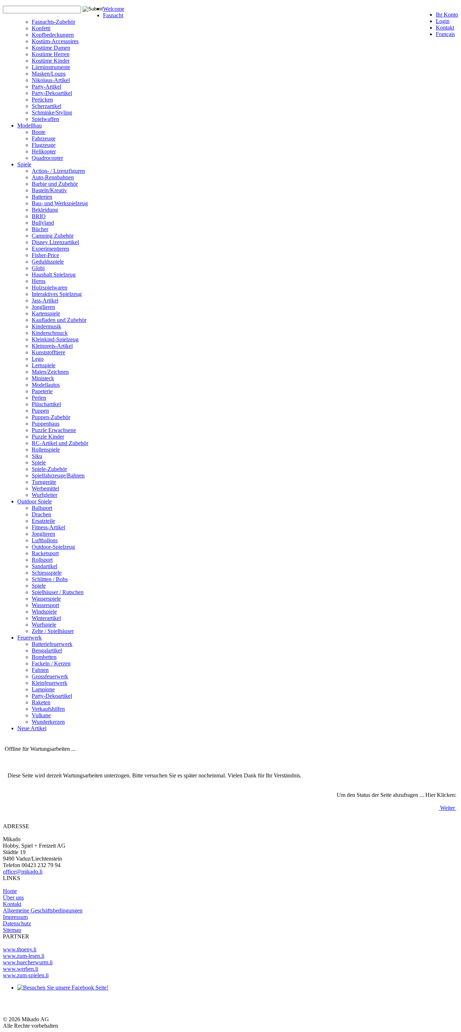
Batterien (42, 197)
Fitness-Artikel (48, 527)
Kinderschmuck (50, 333)
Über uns (13, 897)
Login (442, 21)
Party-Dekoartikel (52, 93)
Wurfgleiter (44, 495)
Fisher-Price (45, 255)
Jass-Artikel (45, 300)
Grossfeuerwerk (50, 676)
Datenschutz (17, 923)
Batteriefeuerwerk (52, 644)
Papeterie (42, 391)
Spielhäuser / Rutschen (58, 592)
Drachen (41, 514)
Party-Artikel (46, 87)
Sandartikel (44, 566)
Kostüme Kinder (51, 61)
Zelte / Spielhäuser (53, 631)
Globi (38, 268)
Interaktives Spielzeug (57, 294)
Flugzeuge (43, 145)
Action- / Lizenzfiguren (58, 171)
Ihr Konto (447, 15)
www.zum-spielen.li (26, 975)
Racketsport (45, 553)
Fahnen (40, 670)
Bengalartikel (47, 650)
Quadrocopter (47, 158)
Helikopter (44, 151)
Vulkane (41, 715)
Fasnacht (113, 15)
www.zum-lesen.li (23, 956)
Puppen (40, 411)
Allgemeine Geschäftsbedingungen (42, 910)
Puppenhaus (45, 424)
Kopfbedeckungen (53, 35)
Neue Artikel (31, 728)
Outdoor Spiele (34, 501)
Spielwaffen (45, 119)
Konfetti (41, 28)
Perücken (42, 100)
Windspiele (44, 612)
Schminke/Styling (52, 112)
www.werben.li (20, 969)
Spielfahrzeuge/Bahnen (58, 475)
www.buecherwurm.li (28, 962)
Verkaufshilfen (48, 709)
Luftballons (45, 540)
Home (10, 891)
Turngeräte (44, 482)
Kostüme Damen (51, 48)
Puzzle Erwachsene (54, 430)
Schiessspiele (47, 573)
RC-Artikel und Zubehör (60, 443)
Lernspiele (43, 365)
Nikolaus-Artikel (51, 80)
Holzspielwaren (49, 287)
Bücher (40, 229)
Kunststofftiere (48, 352)
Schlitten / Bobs (50, 579)
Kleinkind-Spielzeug (55, 339)
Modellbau (29, 125)
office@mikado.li (22, 872)
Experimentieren (50, 249)
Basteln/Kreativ (49, 190)
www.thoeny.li (19, 949)
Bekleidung (45, 210)
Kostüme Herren (51, 54)
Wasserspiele (46, 599)
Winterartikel (46, 618)
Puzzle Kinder (48, 437)
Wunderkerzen (48, 722)
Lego (38, 359)
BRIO (39, 216)
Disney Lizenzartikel (55, 242)
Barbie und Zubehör (55, 184)
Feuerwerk (29, 637)
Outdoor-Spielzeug (53, 547)
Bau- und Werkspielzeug (60, 203)
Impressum (15, 917)
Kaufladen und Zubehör (59, 320)
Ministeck (43, 378)
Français (445, 34)
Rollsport (42, 560)
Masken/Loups (49, 74)
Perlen (39, 398)
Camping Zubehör (52, 236)
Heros (38, 281)
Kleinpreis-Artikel (52, 346)
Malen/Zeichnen (50, 372)
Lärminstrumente (51, 67)
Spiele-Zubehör (49, 469)
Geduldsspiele (48, 262)
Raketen (41, 702)
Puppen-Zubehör (51, 417)
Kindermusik (46, 326)
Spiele (24, 164)
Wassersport (45, 605)
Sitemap (12, 930)
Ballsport (42, 508)
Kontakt (445, 27)
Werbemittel (45, 488)
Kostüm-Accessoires (55, 41)
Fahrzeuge (43, 138)
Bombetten (44, 657)
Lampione (43, 689)
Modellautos (46, 385)
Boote (38, 132)
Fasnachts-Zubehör (53, 22)
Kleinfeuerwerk (49, 683)
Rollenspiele (46, 450)
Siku (37, 456)
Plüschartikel (46, 404)
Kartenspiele (46, 313)
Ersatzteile (43, 521)
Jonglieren (43, 307)
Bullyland (43, 223)
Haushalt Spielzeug (54, 275)
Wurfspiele (44, 625)
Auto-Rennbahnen (53, 177)
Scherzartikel (46, 106)
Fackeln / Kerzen (51, 663)
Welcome (113, 9)
